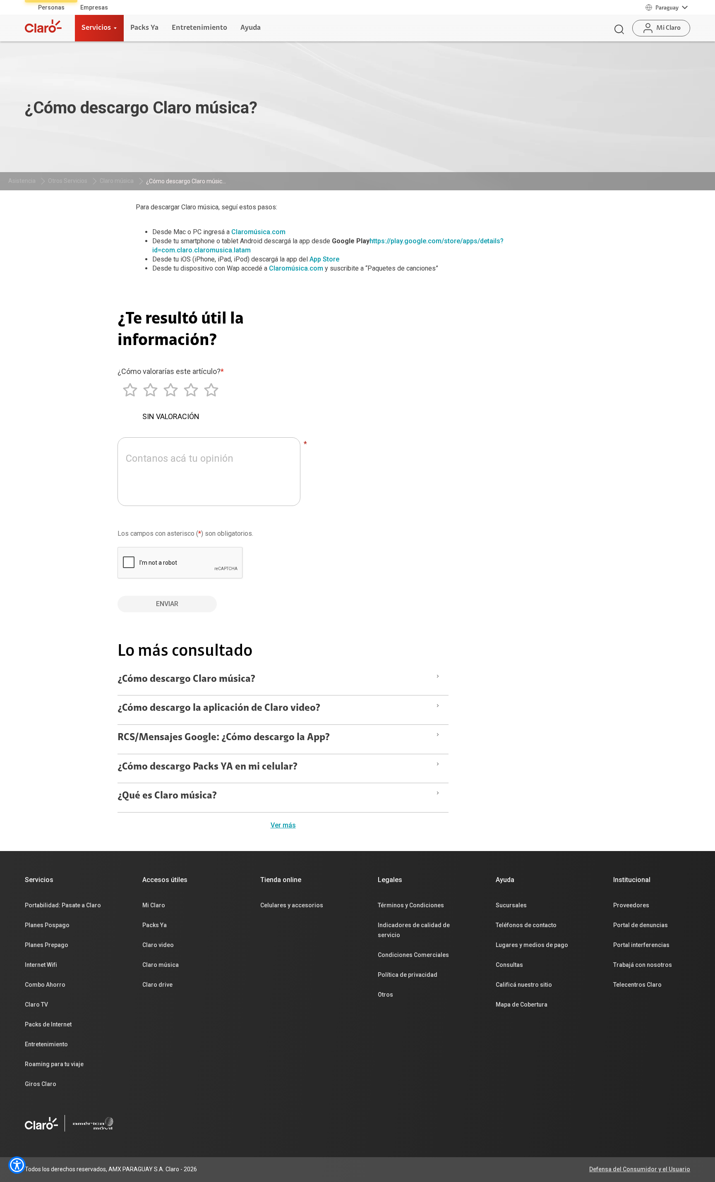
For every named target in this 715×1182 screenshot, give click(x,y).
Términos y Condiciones (411, 905)
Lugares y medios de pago (532, 945)
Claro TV (36, 1004)
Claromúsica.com (258, 232)
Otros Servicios (67, 180)
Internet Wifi (41, 964)
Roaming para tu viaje (54, 1064)
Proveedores (631, 905)
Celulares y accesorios (291, 905)
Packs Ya (154, 925)
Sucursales (511, 905)
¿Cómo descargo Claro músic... (186, 181)
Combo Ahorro (45, 984)
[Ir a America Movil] (93, 1123)
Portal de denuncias (640, 925)
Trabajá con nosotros (642, 964)
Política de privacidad (407, 974)
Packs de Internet (48, 1024)
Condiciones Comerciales (413, 955)
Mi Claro (153, 905)
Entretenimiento (46, 1044)
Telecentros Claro (637, 984)
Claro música (117, 180)
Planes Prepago (46, 945)
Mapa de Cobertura (521, 1004)
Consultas (509, 964)
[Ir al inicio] (43, 26)
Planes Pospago (47, 925)
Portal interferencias (641, 945)
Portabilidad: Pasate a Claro (63, 905)
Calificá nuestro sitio (524, 984)
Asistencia (22, 180)
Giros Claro (40, 1084)
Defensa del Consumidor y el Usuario (639, 1169)
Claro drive (157, 984)
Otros (385, 994)
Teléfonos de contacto (526, 925)
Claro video (158, 945)
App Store (324, 259)
